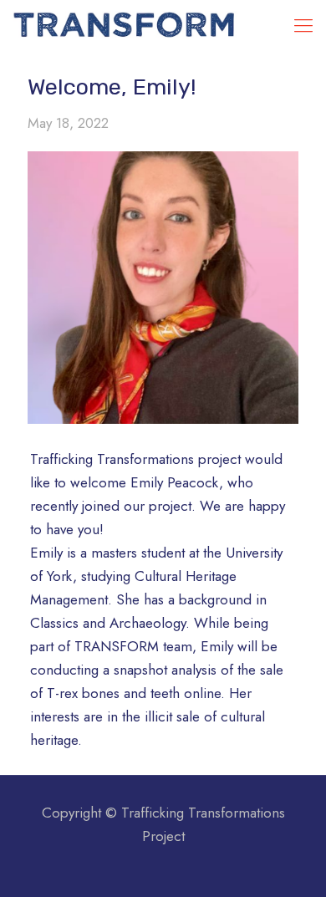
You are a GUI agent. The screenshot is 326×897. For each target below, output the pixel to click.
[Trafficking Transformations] (125, 25)
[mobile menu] (303, 25)
